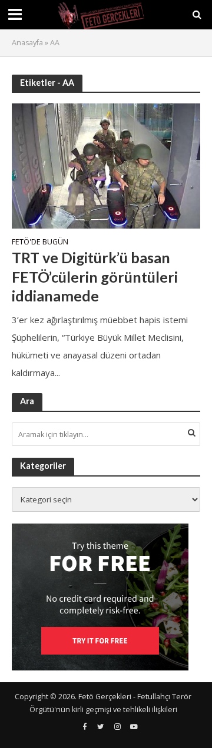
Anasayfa (27, 43)
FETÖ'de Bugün (40, 243)
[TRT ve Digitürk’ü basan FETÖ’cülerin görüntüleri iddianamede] (106, 164)
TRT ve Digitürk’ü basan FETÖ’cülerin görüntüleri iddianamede (95, 276)
